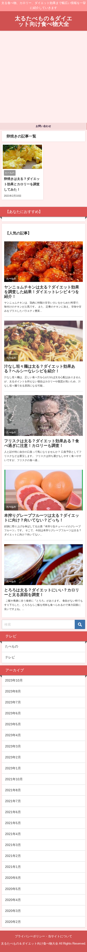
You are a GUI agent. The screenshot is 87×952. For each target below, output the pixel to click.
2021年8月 (13, 790)
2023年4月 (13, 735)
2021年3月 (13, 844)
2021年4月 (13, 834)
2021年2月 (13, 855)
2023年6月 (13, 713)
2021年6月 (13, 812)
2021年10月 (14, 779)
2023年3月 (13, 746)
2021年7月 (13, 801)
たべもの (11, 646)
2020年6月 (13, 877)
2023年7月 (13, 702)
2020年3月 (13, 910)
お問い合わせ (43, 126)
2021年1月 (13, 866)
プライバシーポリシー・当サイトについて (43, 936)
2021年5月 (13, 823)
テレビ (10, 657)
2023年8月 (13, 691)
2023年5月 (13, 724)
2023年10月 (14, 680)
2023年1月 (13, 768)
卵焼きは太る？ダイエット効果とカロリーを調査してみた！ (22, 184)
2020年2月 (13, 921)
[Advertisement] (43, 76)
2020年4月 (13, 899)
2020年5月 (13, 888)
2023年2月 (13, 757)
